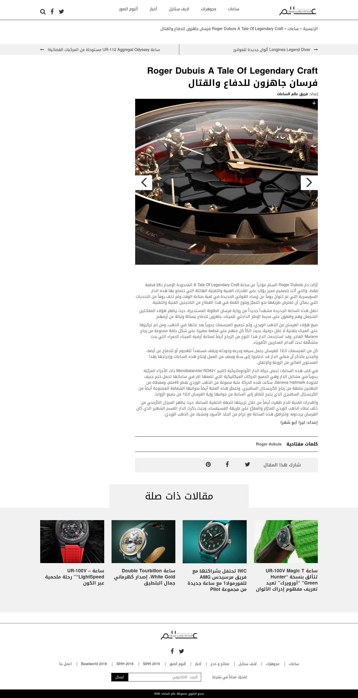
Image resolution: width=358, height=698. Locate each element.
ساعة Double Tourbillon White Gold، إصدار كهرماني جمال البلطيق (144, 576)
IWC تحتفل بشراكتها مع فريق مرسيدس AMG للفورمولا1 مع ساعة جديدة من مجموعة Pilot (217, 580)
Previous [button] (143, 182)
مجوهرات (208, 9)
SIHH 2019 (151, 664)
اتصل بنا (65, 664)
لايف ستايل (179, 9)
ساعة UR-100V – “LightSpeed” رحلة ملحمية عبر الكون (74, 576)
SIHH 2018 (124, 664)
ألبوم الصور (128, 9)
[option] (226, 182)
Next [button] (309, 182)
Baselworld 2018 (94, 664)
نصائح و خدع (220, 664)
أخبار (153, 9)
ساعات (233, 9)
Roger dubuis (269, 444)
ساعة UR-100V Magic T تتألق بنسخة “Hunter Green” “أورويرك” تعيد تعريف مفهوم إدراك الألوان (287, 580)
